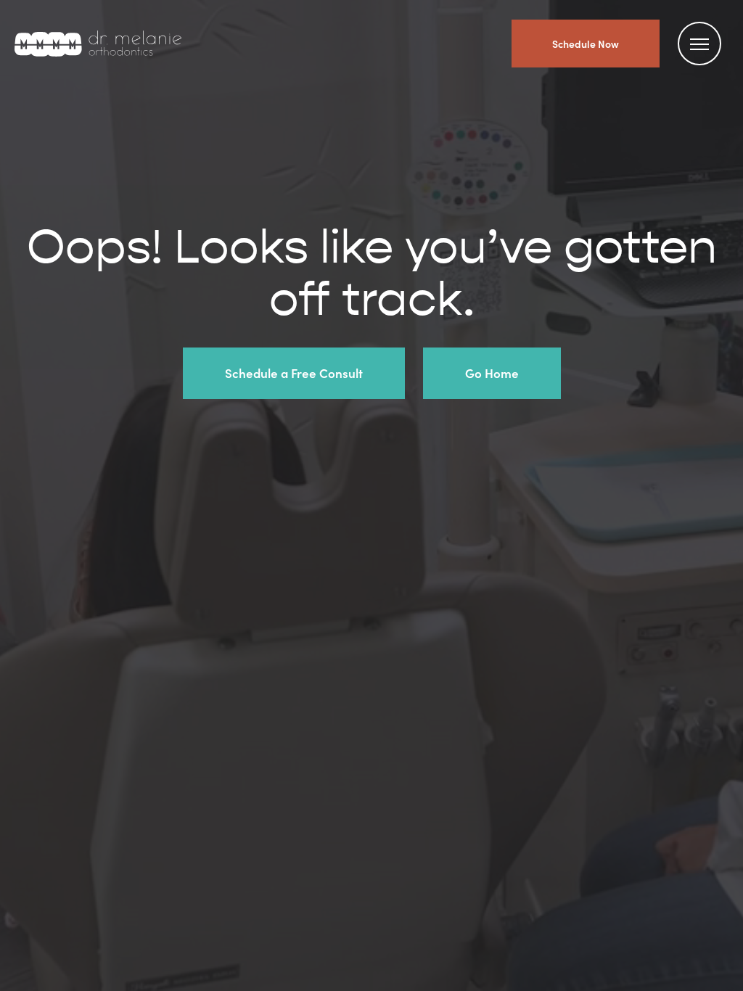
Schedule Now (585, 43)
